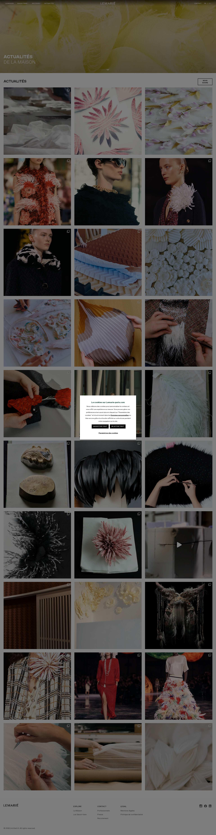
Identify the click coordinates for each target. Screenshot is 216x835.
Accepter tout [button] (100, 426)
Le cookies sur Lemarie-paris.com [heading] (108, 402)
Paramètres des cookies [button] (108, 433)
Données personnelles (120, 415)
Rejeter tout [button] (117, 426)
